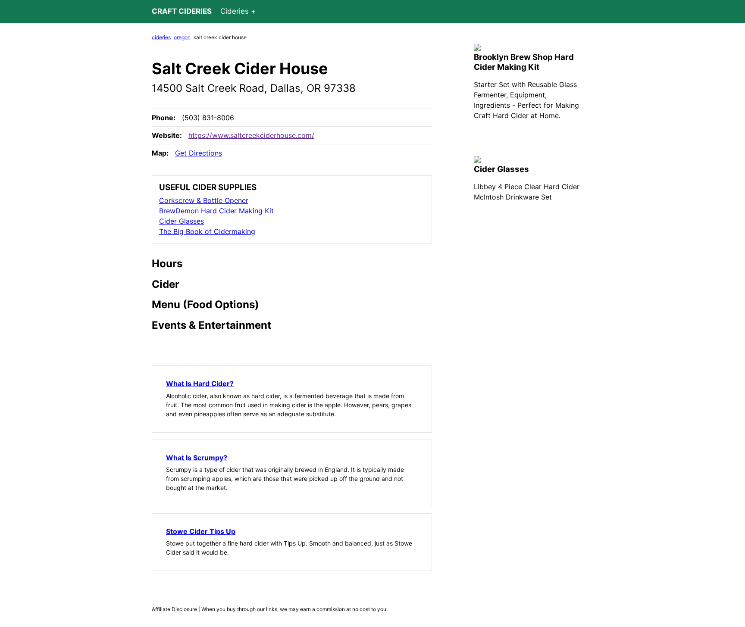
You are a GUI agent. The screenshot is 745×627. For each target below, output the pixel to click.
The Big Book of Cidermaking (207, 231)
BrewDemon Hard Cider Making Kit (216, 210)
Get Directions (198, 153)
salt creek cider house (220, 37)
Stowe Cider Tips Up (200, 531)
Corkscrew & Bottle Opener (203, 200)
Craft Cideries (182, 11)
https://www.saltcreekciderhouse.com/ (251, 135)
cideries (161, 37)
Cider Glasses (181, 221)
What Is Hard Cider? (200, 383)
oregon (182, 37)
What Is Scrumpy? (196, 457)
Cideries (234, 11)
